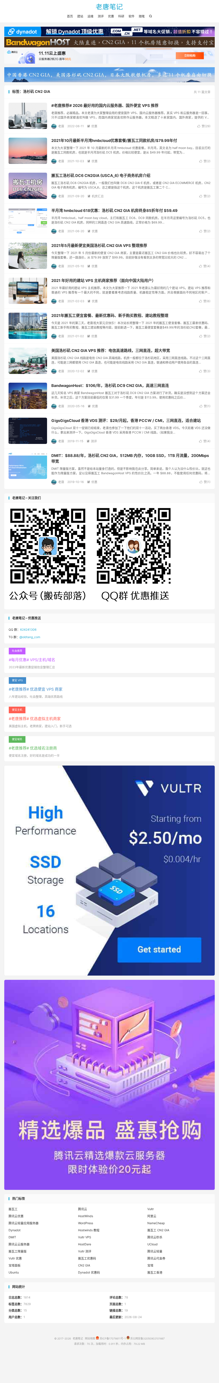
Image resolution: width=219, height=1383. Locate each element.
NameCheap (156, 1223)
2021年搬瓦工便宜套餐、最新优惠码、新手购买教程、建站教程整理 (109, 315)
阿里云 (151, 1216)
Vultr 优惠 (15, 1258)
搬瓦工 (13, 1209)
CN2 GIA (84, 1265)
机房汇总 (95, 196)
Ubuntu (14, 1272)
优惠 (111, 16)
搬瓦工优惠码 (87, 1258)
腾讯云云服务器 (19, 1244)
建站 (80, 16)
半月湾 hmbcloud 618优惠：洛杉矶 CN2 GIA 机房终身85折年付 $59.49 (114, 210)
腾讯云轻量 (154, 1251)
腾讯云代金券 (156, 1258)
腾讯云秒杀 (154, 1237)
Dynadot (15, 1230)
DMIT (12, 1237)
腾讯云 (82, 1209)
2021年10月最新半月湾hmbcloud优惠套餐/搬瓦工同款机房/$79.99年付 (114, 140)
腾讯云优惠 (16, 1216)
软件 (132, 16)
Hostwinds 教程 (88, 1230)
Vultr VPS (84, 1237)
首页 (70, 16)
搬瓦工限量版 (18, 1251)
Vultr (150, 1209)
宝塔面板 (15, 1265)
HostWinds (85, 1216)
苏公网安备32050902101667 (147, 1338)
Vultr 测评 (84, 1251)
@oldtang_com (29, 637)
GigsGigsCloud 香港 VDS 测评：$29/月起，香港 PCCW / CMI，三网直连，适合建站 (126, 420)
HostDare (84, 1244)
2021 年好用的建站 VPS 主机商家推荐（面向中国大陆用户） (103, 280)
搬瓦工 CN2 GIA (158, 1230)
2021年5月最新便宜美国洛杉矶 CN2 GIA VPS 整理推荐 (99, 245)
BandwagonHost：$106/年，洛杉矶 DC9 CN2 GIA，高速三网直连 (110, 385)
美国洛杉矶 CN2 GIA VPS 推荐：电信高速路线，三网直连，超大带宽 (110, 350)
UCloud (152, 1244)
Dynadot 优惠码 (89, 1272)
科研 (121, 16)
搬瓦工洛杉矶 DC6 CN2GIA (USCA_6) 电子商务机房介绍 (100, 175)
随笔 (142, 16)
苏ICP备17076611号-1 (112, 1338)
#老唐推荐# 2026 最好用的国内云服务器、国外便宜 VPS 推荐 (104, 105)
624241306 (28, 629)
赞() (203, 126)
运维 (90, 16)
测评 (101, 16)
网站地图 (90, 1338)
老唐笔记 (109, 6)
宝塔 (150, 1265)
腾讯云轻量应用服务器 (23, 1223)
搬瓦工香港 (154, 1272)
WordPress (85, 1223)
